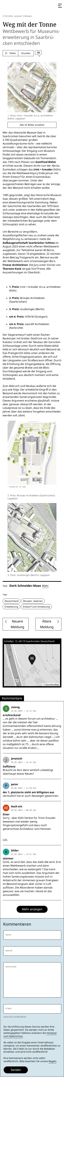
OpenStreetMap (52, 684)
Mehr (45, 586)
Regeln (52, 1061)
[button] (32, 659)
